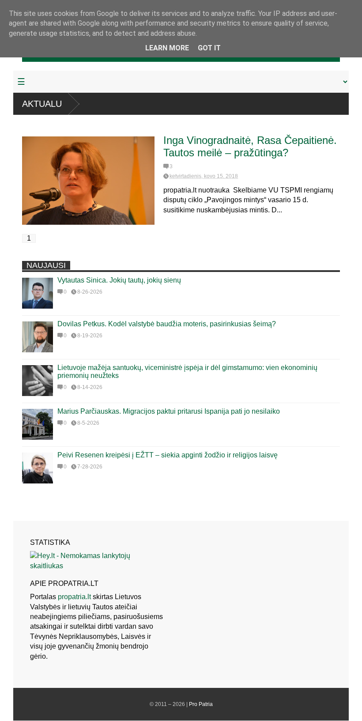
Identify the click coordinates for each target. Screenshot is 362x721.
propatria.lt (74, 596)
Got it (209, 48)
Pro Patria (201, 704)
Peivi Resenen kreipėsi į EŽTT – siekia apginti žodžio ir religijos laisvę (167, 455)
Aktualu (42, 104)
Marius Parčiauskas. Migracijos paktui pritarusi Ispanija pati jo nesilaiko (168, 411)
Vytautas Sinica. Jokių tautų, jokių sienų (119, 280)
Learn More (167, 48)
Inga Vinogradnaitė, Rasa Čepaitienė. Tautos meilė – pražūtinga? (250, 146)
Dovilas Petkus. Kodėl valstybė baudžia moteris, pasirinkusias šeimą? (166, 324)
